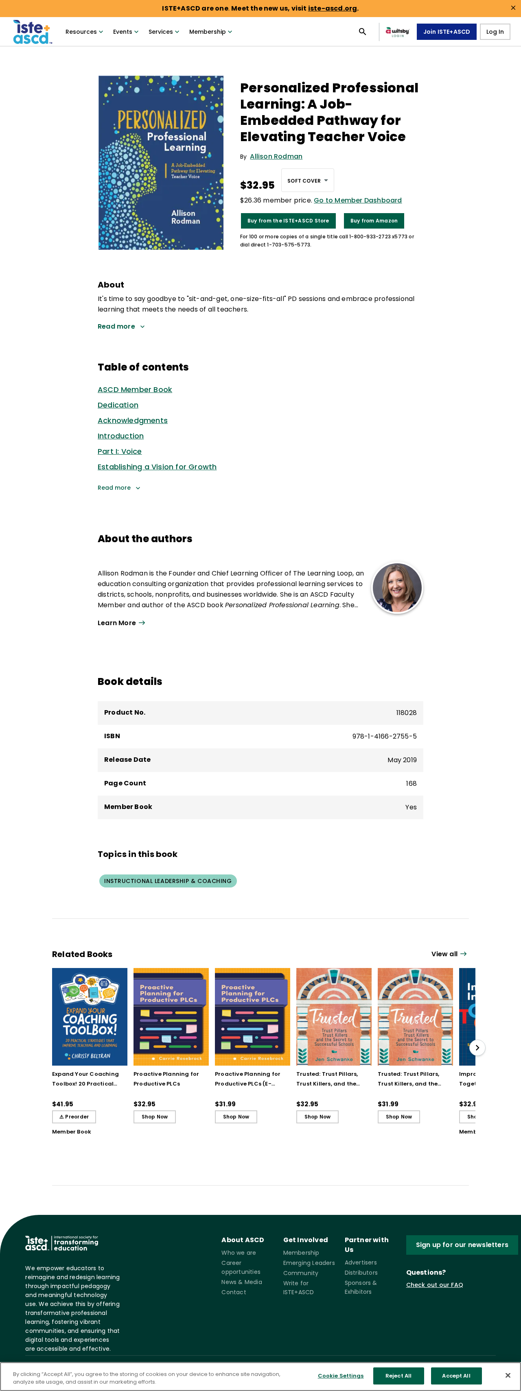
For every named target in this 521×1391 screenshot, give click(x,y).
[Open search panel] (363, 32)
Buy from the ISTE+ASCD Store (288, 220)
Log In (495, 32)
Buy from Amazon (374, 220)
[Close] (508, 1375)
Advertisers (361, 1262)
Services (161, 32)
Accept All (456, 1376)
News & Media (241, 1282)
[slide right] (477, 1048)
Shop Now (155, 1116)
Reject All (398, 1376)
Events (122, 32)
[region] (260, 1376)
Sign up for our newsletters (462, 1244)
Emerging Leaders (309, 1263)
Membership (207, 32)
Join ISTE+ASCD (447, 32)
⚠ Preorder (74, 1116)
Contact (233, 1292)
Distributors (361, 1273)
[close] (513, 7)
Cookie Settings (341, 1376)
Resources (81, 32)
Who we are (238, 1253)
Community (301, 1273)
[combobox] (308, 180)
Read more (114, 488)
